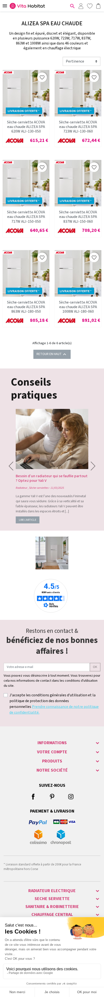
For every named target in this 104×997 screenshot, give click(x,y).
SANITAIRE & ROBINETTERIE (52, 907)
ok (95, 667)
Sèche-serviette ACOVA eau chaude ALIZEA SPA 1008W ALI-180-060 (78, 307)
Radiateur (21, 488)
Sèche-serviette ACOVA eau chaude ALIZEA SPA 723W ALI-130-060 (78, 127)
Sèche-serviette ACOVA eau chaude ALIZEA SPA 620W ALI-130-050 (26, 127)
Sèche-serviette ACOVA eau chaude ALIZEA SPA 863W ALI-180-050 (26, 307)
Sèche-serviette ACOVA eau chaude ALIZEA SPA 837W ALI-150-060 (78, 217)
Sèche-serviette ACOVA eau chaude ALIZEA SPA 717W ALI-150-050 (26, 217)
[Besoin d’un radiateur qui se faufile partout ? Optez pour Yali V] (52, 439)
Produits (52, 761)
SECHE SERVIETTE (52, 899)
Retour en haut (52, 354)
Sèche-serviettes (39, 488)
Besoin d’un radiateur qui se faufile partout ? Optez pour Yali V (52, 478)
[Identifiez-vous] (80, 5)
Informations (52, 743)
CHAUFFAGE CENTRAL (52, 915)
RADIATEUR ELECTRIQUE (52, 891)
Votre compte (52, 752)
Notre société (52, 770)
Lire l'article (27, 520)
